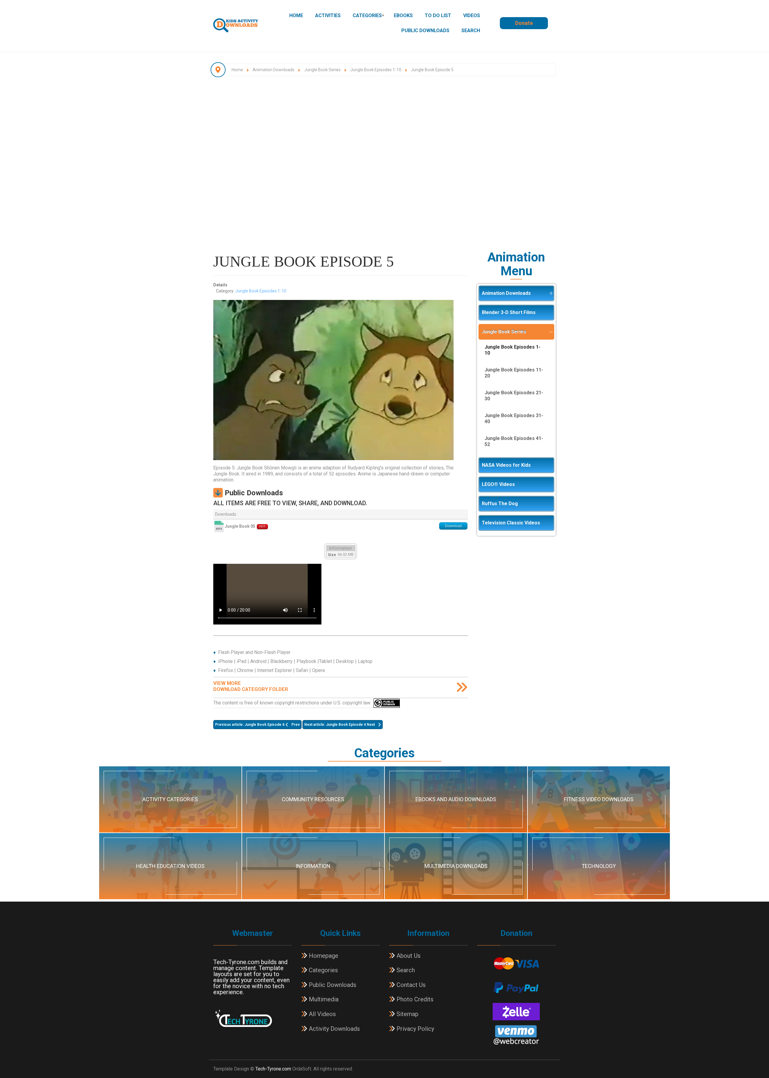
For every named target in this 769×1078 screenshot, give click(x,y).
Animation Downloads (506, 293)
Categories (367, 15)
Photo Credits (414, 999)
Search (470, 30)
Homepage (322, 955)
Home (296, 15)
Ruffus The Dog (500, 503)
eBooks (403, 15)
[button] (551, 293)
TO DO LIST (438, 15)
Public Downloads (425, 30)
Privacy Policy (414, 1028)
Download (453, 526)
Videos (471, 15)
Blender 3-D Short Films (509, 312)
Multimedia (323, 999)
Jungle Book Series (504, 331)
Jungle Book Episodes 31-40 (514, 418)
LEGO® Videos (498, 484)
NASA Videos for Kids (506, 465)
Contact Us (410, 984)
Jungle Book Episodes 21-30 (514, 396)
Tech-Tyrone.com (273, 1069)
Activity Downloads (333, 1028)
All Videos (321, 1014)
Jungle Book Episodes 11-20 (514, 373)
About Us (408, 955)
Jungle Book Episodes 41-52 (514, 441)
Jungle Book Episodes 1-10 (260, 291)
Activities (328, 15)
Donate (524, 23)
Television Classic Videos (511, 523)
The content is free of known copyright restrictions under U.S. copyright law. (293, 702)
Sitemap (406, 1014)
